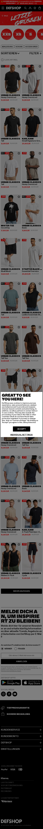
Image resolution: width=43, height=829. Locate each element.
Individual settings (21, 435)
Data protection (29, 422)
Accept (21, 428)
